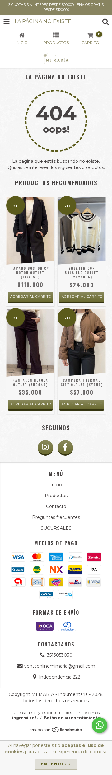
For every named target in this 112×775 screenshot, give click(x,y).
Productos (56, 495)
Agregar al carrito (30, 296)
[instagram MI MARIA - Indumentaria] (45, 448)
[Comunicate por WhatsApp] (99, 725)
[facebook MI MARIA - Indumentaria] (65, 448)
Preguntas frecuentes (56, 517)
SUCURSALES (56, 528)
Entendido (56, 764)
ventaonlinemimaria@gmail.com (59, 666)
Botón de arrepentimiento (72, 718)
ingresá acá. (25, 718)
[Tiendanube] (56, 731)
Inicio (56, 484)
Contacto (56, 506)
